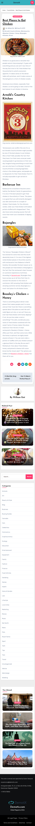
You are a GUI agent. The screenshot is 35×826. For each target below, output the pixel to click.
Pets (3, 632)
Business (5, 509)
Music (4, 618)
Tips (3, 650)
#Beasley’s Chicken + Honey (11, 33)
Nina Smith (10, 442)
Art (3, 496)
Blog (3, 505)
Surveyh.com (15, 275)
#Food (11, 35)
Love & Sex (5, 605)
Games (4, 582)
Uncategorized (7, 664)
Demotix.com (17, 807)
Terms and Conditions (10, 823)
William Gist (11, 28)
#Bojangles (23, 33)
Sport (4, 641)
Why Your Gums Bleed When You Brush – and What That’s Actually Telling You (17, 726)
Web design (6, 673)
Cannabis (5, 518)
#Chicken (5, 35)
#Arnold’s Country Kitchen (12, 31)
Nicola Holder (11, 422)
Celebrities (5, 527)
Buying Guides (7, 514)
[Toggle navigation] (2, 3)
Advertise (22, 823)
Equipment (5, 555)
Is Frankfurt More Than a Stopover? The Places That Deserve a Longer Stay (17, 764)
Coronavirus (6, 532)
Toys (3, 655)
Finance (4, 568)
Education (5, 546)
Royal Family (6, 637)
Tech (3, 646)
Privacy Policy (23, 818)
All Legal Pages (12, 818)
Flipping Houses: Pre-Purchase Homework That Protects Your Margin (17, 707)
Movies (4, 614)
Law (3, 596)
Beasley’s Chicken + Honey (20, 354)
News (4, 627)
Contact (29, 823)
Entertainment (7, 550)
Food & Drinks (17, 16)
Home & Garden (7, 591)
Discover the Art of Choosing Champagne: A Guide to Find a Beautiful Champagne (17, 420)
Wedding (5, 677)
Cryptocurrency (7, 536)
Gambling (5, 577)
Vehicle (4, 668)
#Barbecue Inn (25, 31)
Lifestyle (5, 600)
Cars (3, 523)
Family (4, 559)
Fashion (4, 564)
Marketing (5, 609)
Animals (4, 491)
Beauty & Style (7, 500)
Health (4, 587)
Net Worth (5, 623)
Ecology (4, 541)
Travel (4, 659)
